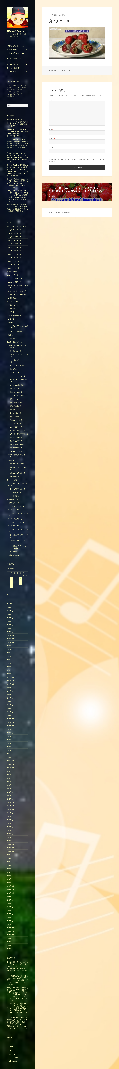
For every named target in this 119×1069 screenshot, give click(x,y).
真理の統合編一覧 (15, 423)
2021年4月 (10, 830)
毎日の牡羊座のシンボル (16, 526)
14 (20, 581)
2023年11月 (10, 722)
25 (11, 587)
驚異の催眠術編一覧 (16, 448)
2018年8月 (10, 942)
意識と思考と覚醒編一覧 (17, 473)
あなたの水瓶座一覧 (14, 247)
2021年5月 (10, 827)
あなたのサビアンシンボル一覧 (16, 226)
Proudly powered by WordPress (59, 212)
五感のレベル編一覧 (16, 392)
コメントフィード (12, 1057)
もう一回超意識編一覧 (17, 366)
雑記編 (10, 335)
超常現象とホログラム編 (17, 430)
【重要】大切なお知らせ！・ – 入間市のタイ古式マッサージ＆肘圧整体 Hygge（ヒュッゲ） (17, 1026)
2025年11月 (10, 639)
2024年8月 (10, 691)
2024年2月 (10, 712)
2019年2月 (10, 921)
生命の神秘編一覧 (15, 413)
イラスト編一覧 (13, 305)
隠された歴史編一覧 (16, 437)
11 (11, 581)
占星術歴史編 (12, 298)
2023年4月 (10, 747)
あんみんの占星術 (12, 275)
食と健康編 (11, 338)
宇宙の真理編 (12, 369)
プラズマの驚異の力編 (17, 385)
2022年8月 (10, 775)
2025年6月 (10, 656)
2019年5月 (10, 910)
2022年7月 (10, 778)
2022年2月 (10, 795)
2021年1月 (10, 841)
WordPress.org (12, 1061)
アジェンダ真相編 (15, 373)
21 (20, 584)
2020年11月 (10, 848)
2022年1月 (10, 799)
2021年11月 (10, 806)
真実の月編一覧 (15, 416)
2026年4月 (10, 621)
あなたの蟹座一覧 (14, 261)
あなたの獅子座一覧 (14, 258)
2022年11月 (10, 764)
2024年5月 (10, 701)
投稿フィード (11, 1054)
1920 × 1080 (67, 70)
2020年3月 (10, 876)
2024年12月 (10, 677)
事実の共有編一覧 (15, 389)
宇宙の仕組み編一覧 (16, 402)
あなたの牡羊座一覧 (14, 254)
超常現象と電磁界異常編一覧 (19, 434)
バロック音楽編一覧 (14, 315)
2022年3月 (10, 792)
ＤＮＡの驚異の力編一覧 (17, 451)
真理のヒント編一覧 (16, 420)
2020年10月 (10, 851)
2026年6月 (10, 614)
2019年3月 (10, 917)
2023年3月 (10, 750)
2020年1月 (10, 883)
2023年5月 (10, 743)
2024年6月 (10, 698)
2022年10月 (10, 768)
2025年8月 (10, 649)
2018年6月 (10, 949)
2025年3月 (10, 667)
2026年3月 (10, 625)
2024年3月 (10, 708)
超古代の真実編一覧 (16, 427)
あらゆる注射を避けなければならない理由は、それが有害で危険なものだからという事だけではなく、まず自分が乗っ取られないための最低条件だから (17, 966)
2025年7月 (10, 653)
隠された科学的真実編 (17, 444)
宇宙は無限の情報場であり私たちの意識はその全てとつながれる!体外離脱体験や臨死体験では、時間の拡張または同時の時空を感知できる (17, 157)
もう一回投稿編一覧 (13, 68)
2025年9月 (10, 646)
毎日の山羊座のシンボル (16, 519)
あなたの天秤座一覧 (14, 237)
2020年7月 (10, 862)
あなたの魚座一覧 (14, 268)
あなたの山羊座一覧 (14, 244)
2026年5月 (10, 618)
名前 (51, 129)
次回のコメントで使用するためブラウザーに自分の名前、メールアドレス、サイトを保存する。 (76, 160)
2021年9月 (10, 813)
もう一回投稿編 (12, 480)
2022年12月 (10, 761)
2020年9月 (10, 855)
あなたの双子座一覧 (14, 233)
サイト (51, 147)
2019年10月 (10, 893)
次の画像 (62, 15)
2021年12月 (10, 802)
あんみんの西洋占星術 (15, 282)
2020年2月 (10, 879)
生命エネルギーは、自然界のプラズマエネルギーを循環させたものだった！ (17, 1006)
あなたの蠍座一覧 (14, 265)
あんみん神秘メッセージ (14, 342)
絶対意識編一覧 (15, 476)
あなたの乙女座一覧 (14, 230)
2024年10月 (10, 684)
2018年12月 (10, 928)
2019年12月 (10, 886)
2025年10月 (10, 642)
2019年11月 (10, 890)
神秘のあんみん (15, 30)
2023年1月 (10, 757)
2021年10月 (10, 809)
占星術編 (11, 319)
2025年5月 (10, 660)
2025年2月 (10, 670)
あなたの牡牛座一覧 (14, 251)
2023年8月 (10, 733)
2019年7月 (10, 903)
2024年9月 (10, 688)
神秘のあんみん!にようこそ (15, 46)
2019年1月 (10, 924)
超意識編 (11, 460)
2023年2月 (10, 754)
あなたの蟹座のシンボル (14, 272)
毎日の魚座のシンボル (15, 555)
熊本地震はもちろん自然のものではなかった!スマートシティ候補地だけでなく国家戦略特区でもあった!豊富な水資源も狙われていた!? (17, 209)
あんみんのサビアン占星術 (16, 278)
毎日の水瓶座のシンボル (16, 522)
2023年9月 (10, 729)
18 (11, 584)
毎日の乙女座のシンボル (14, 49)
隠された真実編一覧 (16, 441)
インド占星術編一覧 (13, 496)
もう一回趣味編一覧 (14, 492)
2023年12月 (10, 719)
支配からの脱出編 (15, 406)
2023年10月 (10, 726)
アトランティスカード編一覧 (17, 295)
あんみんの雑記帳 (12, 301)
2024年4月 (10, 705)
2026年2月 (10, 628)
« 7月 (8, 594)
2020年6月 (10, 865)
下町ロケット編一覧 (16, 331)
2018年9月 (10, 938)
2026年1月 (10, 632)
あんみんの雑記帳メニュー (15, 64)
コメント (53, 100)
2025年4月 (10, 663)
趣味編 (10, 322)
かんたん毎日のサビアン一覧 (17, 291)
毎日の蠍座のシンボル (15, 552)
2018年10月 (10, 935)
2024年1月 (10, 715)
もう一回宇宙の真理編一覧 (16, 489)
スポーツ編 (11, 308)
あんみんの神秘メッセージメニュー (15, 60)
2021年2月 (10, 837)
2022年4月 (10, 789)
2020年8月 (10, 858)
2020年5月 (10, 869)
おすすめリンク (12, 71)
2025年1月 (10, 674)
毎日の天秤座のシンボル (16, 510)
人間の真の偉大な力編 (17, 464)
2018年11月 (10, 931)
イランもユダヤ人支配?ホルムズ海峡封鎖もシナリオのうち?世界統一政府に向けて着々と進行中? (17, 1020)
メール (52, 138)
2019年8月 (10, 900)
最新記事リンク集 (15, 409)
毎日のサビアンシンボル (14, 503)
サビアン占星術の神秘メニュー (15, 54)
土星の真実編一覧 (15, 399)
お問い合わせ (11, 1037)
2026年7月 (10, 611)
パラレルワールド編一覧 (17, 376)
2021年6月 (10, 823)
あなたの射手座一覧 (14, 240)
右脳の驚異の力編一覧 (17, 395)
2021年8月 (10, 816)
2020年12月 (10, 844)
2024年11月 (10, 681)
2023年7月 (10, 736)
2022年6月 (10, 782)
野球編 (12, 312)
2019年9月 (10, 896)
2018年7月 (10, 945)
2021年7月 (10, 820)
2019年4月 (10, 914)
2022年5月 (10, 785)
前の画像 (54, 15)
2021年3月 (10, 834)
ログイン (10, 1050)
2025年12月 (10, 635)
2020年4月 (10, 872)
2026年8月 (10, 607)
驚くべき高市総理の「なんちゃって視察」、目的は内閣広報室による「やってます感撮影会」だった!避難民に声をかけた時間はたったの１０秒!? (17, 183)
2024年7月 (10, 694)
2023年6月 (10, 740)
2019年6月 (10, 907)
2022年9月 (10, 771)
